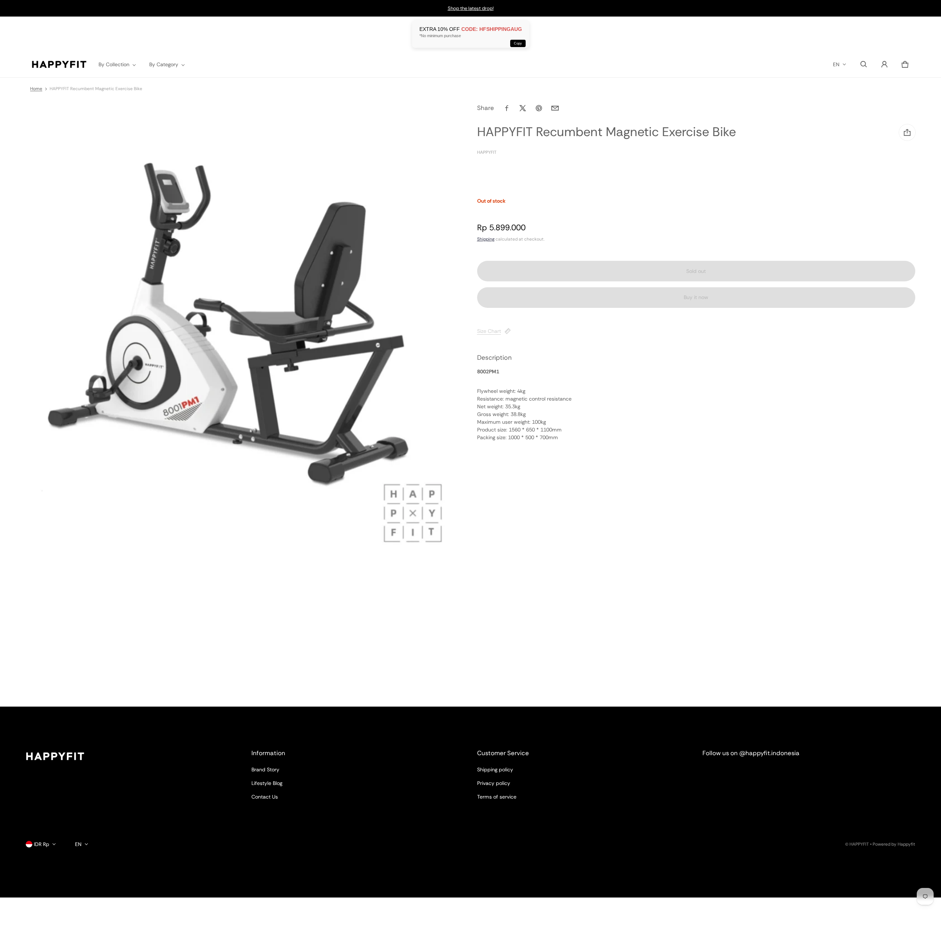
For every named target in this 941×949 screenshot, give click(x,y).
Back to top (39, 713)
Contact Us (264, 796)
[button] (864, 64)
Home (36, 89)
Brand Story (265, 769)
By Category (163, 64)
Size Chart (489, 331)
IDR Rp (41, 844)
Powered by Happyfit (894, 844)
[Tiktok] (765, 773)
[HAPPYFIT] (59, 64)
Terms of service (496, 796)
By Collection (114, 64)
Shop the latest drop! (471, 8)
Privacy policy (493, 783)
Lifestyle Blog (266, 783)
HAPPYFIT (859, 844)
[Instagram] (712, 773)
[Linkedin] (739, 773)
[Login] (884, 64)
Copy (518, 43)
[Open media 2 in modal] (232, 332)
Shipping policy (495, 769)
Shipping (485, 239)
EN (836, 64)
